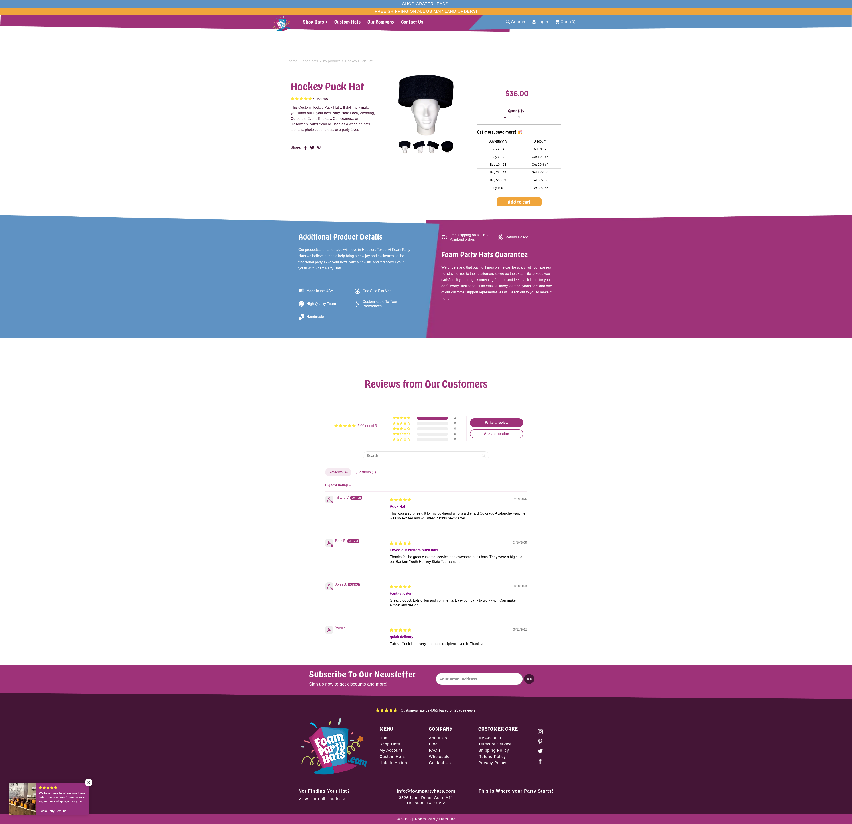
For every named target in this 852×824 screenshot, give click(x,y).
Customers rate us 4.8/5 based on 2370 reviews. (438, 710)
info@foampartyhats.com (426, 791)
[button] (302, 99)
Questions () (365, 472)
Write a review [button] (496, 423)
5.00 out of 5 (367, 426)
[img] (400, 500)
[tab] (405, 147)
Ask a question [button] (496, 434)
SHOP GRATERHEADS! (426, 4)
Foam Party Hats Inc (435, 819)
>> (529, 679)
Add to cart (519, 202)
